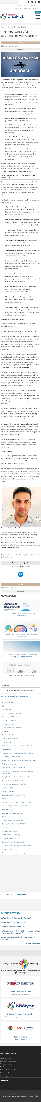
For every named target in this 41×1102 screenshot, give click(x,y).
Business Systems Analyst (8, 1070)
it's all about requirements (20, 994)
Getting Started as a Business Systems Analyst (17, 746)
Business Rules (7, 849)
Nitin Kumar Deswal (7, 532)
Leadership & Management (11, 757)
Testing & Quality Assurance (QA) (12, 813)
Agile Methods (6, 742)
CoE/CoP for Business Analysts (12, 713)
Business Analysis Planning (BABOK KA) (20, 555)
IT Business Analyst (6, 1064)
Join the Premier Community (20, 1014)
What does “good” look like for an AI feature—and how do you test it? (20, 932)
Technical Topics (7, 809)
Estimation (5, 731)
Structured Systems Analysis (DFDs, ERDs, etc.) (17, 806)
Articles (19, 6)
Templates (18, 8)
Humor (33, 6)
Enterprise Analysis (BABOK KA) (12, 728)
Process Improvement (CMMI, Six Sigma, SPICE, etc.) (19, 760)
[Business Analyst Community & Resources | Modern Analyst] (12, 16)
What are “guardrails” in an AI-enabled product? (18, 938)
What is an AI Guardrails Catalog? (16, 918)
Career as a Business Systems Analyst (14, 853)
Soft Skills (5, 798)
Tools (4, 817)
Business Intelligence (9, 838)
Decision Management (9, 720)
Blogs (26, 6)
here (17, 547)
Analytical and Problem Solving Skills (14, 784)
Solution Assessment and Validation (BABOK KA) (17, 802)
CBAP (4, 706)
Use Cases (5, 828)
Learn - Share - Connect (20, 991)
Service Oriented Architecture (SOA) (13, 795)
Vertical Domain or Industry (11, 835)
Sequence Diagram (8, 791)
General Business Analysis (10, 739)
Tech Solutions (20, 1037)
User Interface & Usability (10, 831)
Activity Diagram (7, 702)
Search (13, 27)
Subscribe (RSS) (22, 27)
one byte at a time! (20, 1040)
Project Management (9, 764)
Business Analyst (5, 1058)
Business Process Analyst (8, 1061)
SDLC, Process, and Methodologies (13, 780)
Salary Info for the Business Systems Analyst (16, 777)
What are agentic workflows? (14, 922)
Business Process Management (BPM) (14, 842)
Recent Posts (5, 27)
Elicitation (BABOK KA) (9, 724)
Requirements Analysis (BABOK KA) (13, 768)
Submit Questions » (33, 944)
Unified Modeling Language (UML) (13, 820)
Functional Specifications (10, 735)
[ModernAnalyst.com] (20, 1006)
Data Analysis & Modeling (10, 717)
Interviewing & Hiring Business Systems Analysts (17, 753)
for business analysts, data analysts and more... (20, 1017)
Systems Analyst (5, 1073)
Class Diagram (6, 710)
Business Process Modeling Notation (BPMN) (16, 846)
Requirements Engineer (7, 1067)
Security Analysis (7, 788)
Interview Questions (30, 8)
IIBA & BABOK (6, 749)
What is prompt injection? (13, 926)
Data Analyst (4, 1076)
